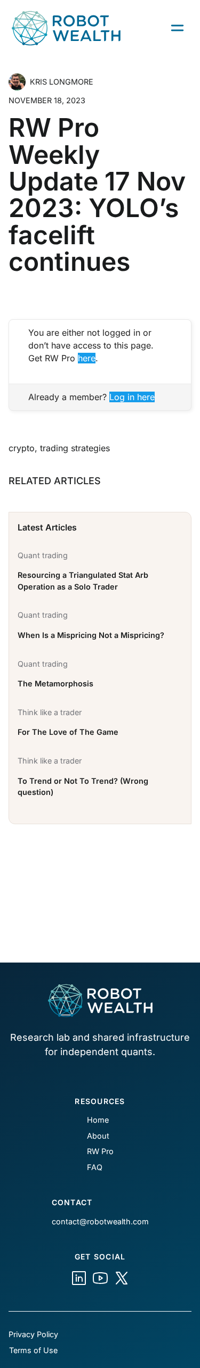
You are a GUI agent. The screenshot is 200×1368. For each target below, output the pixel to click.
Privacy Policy (33, 1334)
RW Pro (100, 1151)
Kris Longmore (61, 81)
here (86, 358)
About (98, 1135)
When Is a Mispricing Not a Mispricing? (91, 635)
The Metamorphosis (55, 683)
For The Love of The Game (68, 731)
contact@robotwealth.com (100, 1221)
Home (98, 1119)
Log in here (132, 397)
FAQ (94, 1167)
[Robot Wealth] (78, 1278)
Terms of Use (33, 1350)
